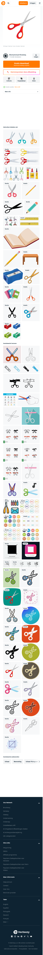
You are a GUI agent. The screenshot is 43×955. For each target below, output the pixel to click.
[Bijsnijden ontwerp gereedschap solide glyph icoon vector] (12, 792)
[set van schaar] (21, 157)
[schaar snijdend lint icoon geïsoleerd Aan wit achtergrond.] (21, 491)
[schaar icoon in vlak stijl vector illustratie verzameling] (13, 720)
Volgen (36, 57)
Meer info (8, 91)
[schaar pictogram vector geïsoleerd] (27, 190)
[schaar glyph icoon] (12, 383)
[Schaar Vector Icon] (13, 857)
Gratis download (21, 64)
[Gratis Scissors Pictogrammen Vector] (13, 173)
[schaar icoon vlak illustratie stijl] (12, 444)
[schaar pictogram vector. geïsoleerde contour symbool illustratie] (12, 685)
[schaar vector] (26, 239)
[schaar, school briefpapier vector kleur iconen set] (9, 507)
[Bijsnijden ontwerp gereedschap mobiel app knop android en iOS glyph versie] (12, 810)
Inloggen (32, 3)
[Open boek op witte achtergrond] (21, 273)
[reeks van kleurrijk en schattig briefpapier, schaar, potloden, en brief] (29, 702)
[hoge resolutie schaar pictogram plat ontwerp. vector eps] (11, 837)
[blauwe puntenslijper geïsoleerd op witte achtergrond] (13, 329)
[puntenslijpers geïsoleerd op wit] (12, 420)
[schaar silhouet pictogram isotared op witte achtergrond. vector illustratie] (13, 226)
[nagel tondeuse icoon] (21, 476)
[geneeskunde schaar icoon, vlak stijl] (12, 556)
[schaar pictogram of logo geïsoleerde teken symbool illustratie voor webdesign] (11, 346)
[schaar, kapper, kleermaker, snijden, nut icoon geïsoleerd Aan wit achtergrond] (25, 804)
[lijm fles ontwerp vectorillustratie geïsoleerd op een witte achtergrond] (10, 189)
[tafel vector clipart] (12, 312)
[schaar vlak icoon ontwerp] (12, 703)
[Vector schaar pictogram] (12, 402)
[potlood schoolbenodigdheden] (12, 209)
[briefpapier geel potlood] (12, 293)
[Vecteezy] (3, 3)
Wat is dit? (17, 87)
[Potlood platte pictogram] (10, 242)
